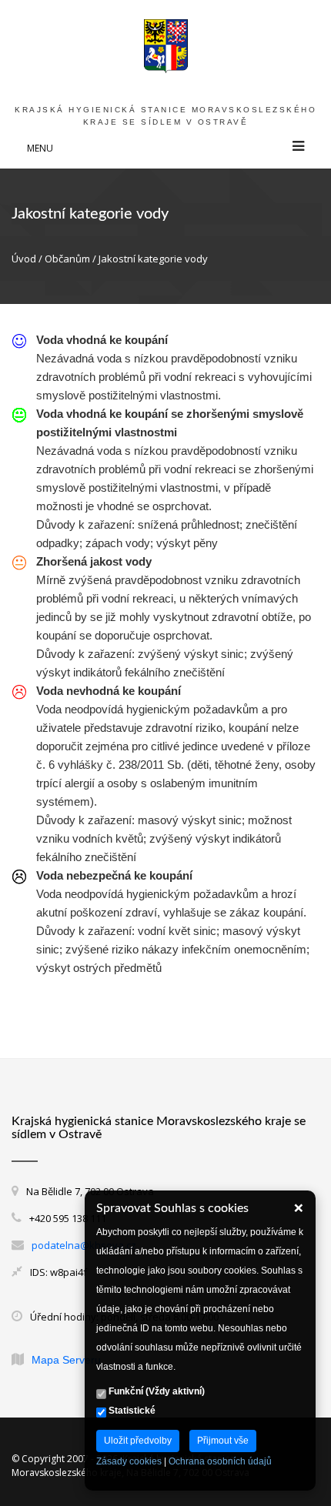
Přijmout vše (223, 1440)
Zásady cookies (129, 1461)
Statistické (130, 1410)
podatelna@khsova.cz (84, 1245)
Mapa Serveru (66, 1360)
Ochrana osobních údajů (220, 1461)
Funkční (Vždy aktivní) (155, 1391)
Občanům (67, 258)
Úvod (24, 258)
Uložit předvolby (138, 1440)
